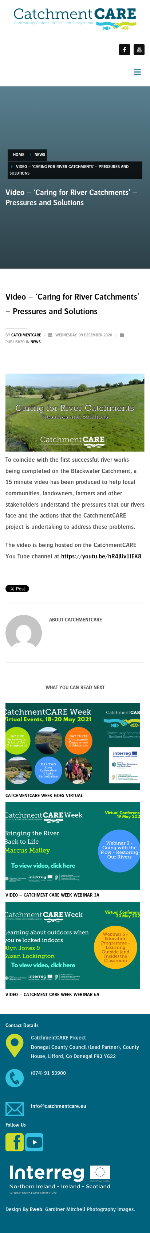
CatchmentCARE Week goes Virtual (44, 796)
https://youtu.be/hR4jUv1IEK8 (101, 557)
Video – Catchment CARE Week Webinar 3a (52, 895)
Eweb (36, 1210)
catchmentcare (26, 335)
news (40, 155)
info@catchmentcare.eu (58, 1106)
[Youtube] (139, 49)
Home (18, 155)
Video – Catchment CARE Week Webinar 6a (52, 995)
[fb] (124, 49)
